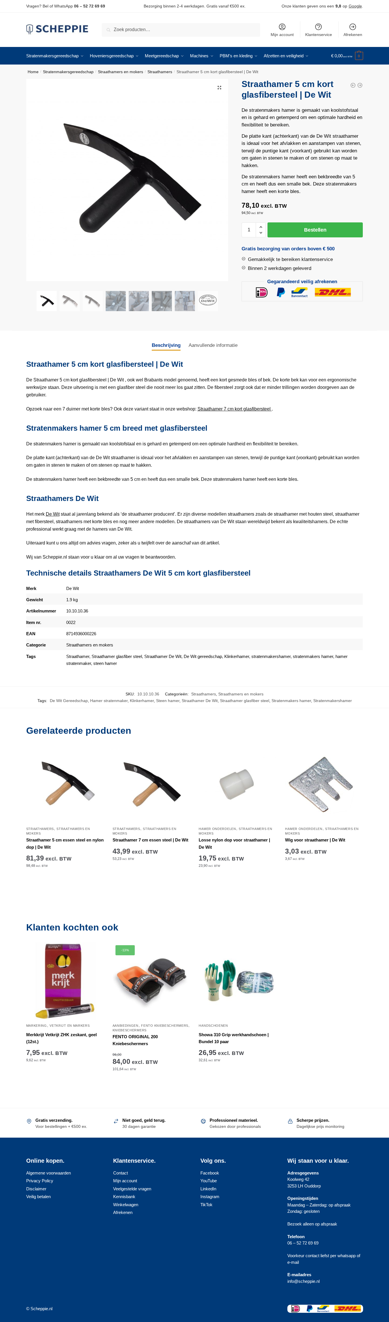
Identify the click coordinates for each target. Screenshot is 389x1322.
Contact (120, 1172)
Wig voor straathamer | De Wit (315, 839)
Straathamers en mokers (120, 71)
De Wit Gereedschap (69, 700)
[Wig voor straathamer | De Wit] (324, 784)
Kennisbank (124, 1196)
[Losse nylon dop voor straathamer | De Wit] (237, 784)
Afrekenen (353, 34)
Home (33, 71)
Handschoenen (213, 1025)
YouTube (208, 1180)
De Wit (53, 514)
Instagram (209, 1196)
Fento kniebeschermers (164, 1025)
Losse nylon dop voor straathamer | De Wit (234, 843)
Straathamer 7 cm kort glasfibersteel (235, 408)
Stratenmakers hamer (291, 700)
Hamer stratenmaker (109, 700)
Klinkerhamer (236, 656)
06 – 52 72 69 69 (89, 6)
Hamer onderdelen (217, 829)
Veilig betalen (38, 1196)
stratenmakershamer (271, 656)
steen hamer (105, 663)
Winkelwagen (125, 1204)
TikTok (206, 1204)
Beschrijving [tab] (166, 345)
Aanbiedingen (125, 1025)
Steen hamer (167, 700)
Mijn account (282, 34)
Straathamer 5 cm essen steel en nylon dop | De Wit (65, 843)
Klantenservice (318, 34)
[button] (219, 87)
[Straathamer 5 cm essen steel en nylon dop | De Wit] (65, 784)
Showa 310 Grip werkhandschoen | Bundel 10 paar (234, 1038)
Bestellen (315, 230)
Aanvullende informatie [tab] (213, 345)
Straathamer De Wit (162, 656)
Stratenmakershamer (332, 700)
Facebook (209, 1172)
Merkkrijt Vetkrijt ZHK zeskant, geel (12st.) (61, 1038)
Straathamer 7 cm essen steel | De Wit (150, 839)
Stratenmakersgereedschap (68, 71)
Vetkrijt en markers (70, 1025)
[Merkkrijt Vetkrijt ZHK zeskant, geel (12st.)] (65, 981)
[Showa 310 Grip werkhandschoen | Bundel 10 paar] (237, 981)
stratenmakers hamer (313, 656)
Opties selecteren (237, 1087)
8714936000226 (81, 633)
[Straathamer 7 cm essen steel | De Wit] (151, 784)
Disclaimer (36, 1188)
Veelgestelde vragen (132, 1188)
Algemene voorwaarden (48, 1172)
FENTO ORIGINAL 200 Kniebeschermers (135, 1040)
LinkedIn (208, 1188)
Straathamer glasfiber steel (117, 656)
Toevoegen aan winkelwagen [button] (65, 883)
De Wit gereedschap (203, 656)
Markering (36, 1025)
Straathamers (159, 71)
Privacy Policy (39, 1180)
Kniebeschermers (130, 1030)
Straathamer (77, 656)
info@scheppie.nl (303, 1281)
